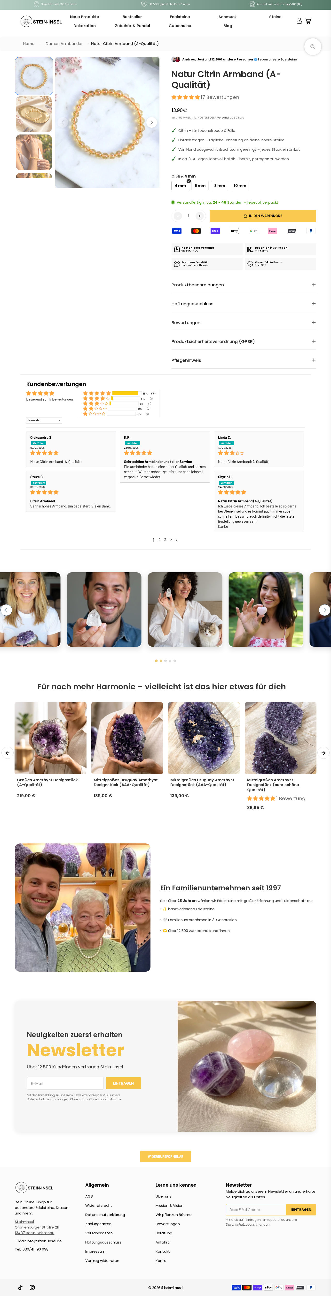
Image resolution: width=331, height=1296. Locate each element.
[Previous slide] (6, 610)
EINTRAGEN (123, 1083)
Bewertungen (168, 1223)
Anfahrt (162, 1242)
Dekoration (84, 26)
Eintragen (301, 1209)
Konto (161, 1260)
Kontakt (163, 1251)
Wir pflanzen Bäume (174, 1214)
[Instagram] (32, 1287)
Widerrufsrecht (98, 1205)
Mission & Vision (169, 1205)
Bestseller (132, 17)
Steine (275, 17)
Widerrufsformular (165, 1156)
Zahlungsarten (98, 1223)
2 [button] (159, 539)
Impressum (95, 1251)
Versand (223, 117)
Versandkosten (99, 1233)
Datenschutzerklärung (105, 1214)
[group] (34, 76)
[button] (151, 122)
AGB (89, 1196)
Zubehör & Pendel (132, 26)
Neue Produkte (84, 17)
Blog (227, 26)
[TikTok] (20, 1287)
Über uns (163, 1196)
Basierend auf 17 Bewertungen (49, 399)
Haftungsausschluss (103, 1242)
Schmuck (228, 17)
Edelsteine (180, 17)
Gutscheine (180, 26)
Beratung (164, 1233)
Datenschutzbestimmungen (247, 1224)
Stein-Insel (24, 1221)
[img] (71, 452)
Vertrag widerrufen (102, 1260)
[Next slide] (325, 610)
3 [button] (165, 539)
